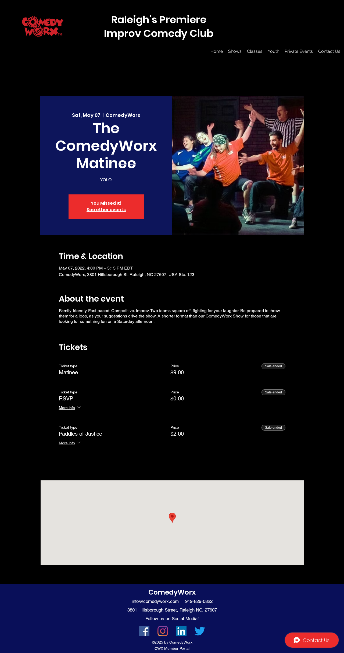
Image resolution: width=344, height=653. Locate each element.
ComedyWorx (172, 592)
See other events (106, 210)
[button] (234, 51)
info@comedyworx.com (155, 601)
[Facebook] (144, 631)
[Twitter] (200, 631)
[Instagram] (162, 631)
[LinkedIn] (181, 631)
